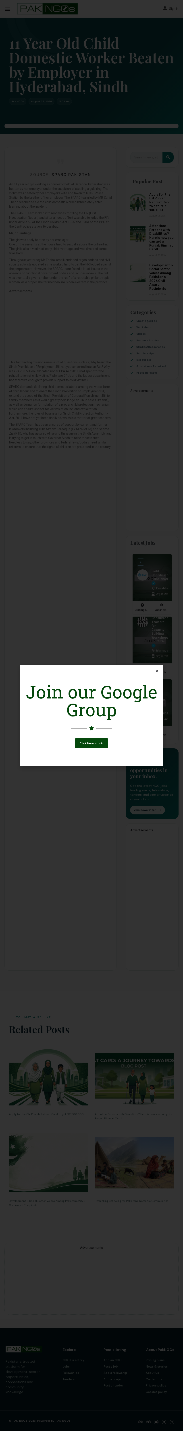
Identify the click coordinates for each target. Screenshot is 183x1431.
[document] (91, 715)
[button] (91, 743)
